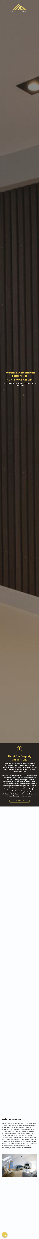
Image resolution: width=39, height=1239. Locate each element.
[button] (20, 800)
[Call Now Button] (5, 1234)
